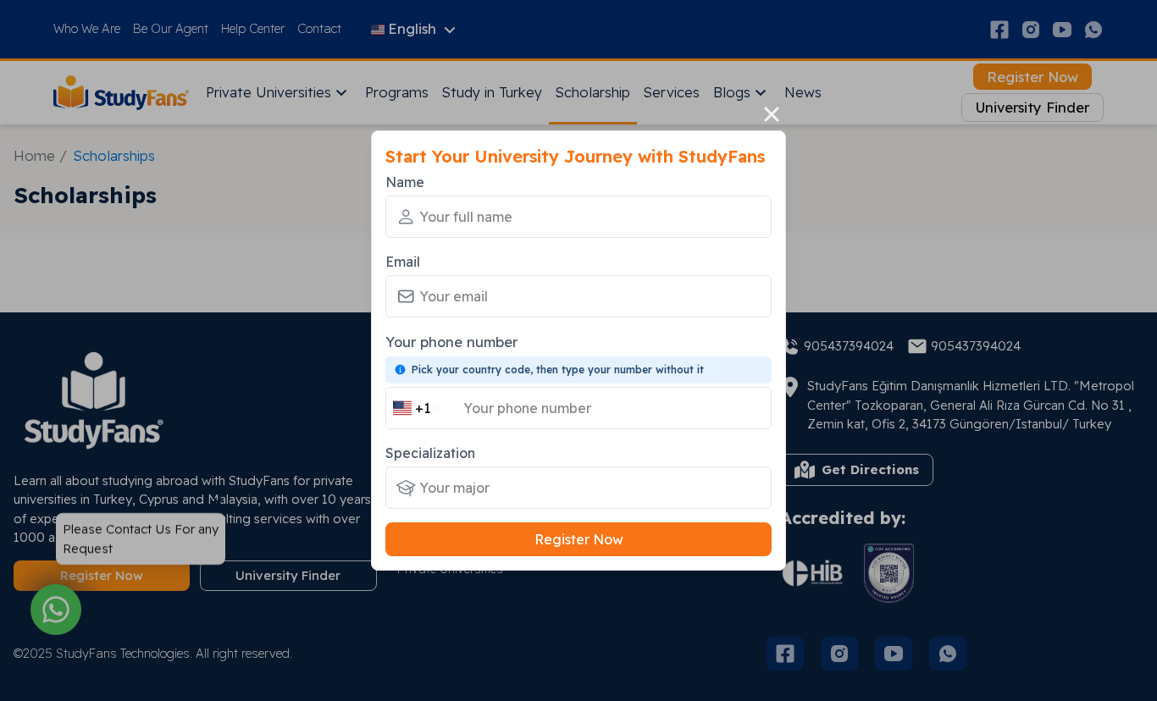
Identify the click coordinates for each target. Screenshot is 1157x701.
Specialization (430, 452)
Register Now (578, 539)
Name (404, 182)
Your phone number (451, 341)
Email (402, 261)
